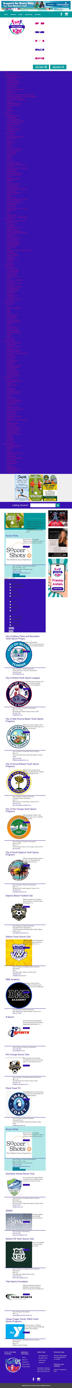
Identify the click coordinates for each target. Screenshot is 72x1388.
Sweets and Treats (12, 372)
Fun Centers (10, 161)
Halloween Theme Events (14, 453)
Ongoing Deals (11, 460)
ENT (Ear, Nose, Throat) (14, 238)
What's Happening (9, 444)
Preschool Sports (12, 413)
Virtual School (11, 110)
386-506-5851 (16, 848)
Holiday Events (11, 455)
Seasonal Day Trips (12, 462)
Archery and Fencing (13, 379)
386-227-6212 (16, 1205)
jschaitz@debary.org (18, 674)
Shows (9, 465)
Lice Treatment (11, 247)
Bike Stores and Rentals (13, 346)
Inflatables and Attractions (14, 287)
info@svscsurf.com (18, 1207)
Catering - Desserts (12, 273)
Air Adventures (11, 135)
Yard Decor (10, 301)
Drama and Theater (12, 315)
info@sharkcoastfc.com (19, 1125)
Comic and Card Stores (13, 351)
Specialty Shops (11, 369)
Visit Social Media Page (19, 576)
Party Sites (10, 294)
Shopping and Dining (10, 341)
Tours (8, 212)
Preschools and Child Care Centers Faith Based (20, 95)
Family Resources (9, 114)
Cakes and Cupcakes (13, 271)
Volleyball (9, 437)
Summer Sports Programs (14, 428)
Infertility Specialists (12, 245)
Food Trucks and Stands (14, 283)
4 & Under (10, 304)
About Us (24, 1360)
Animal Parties (11, 268)
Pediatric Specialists (12, 255)
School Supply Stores (13, 367)
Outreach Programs (12, 329)
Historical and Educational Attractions (17, 168)
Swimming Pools (11, 205)
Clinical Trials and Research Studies (17, 233)
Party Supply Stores (12, 295)
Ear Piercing (10, 355)
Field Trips (10, 156)
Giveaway (38, 14)
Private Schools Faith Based (15, 98)
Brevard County (43, 1358)
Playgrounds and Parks (13, 187)
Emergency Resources (13, 115)
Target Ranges (11, 206)
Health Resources (9, 219)
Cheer (8, 386)
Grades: (11, 599)
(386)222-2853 (17, 974)
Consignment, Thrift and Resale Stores (18, 353)
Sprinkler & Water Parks (13, 203)
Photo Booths (10, 297)
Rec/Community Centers (14, 192)
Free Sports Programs (13, 393)
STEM (8, 336)
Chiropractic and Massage (14, 231)
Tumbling (9, 435)
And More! (41, 1362)
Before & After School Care (14, 77)
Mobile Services (15, 625)
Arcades (9, 140)
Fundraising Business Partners (15, 121)
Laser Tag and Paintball (13, 175)
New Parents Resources (13, 124)
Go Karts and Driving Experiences (16, 164)
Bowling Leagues (12, 385)
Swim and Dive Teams (13, 430)
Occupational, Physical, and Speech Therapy (19, 250)
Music (8, 325)
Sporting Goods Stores (13, 371)
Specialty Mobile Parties (13, 299)
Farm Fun (10, 451)
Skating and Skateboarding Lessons (17, 420)
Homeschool (10, 86)
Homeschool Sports (12, 402)
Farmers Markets (12, 357)
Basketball (10, 383)
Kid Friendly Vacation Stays (14, 173)
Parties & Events (8, 266)
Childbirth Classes (12, 229)
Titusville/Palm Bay (42, 10)
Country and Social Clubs (14, 149)
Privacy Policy (26, 1366)
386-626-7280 (16, 713)
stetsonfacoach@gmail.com (20, 1278)
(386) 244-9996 (17, 571)
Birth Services (11, 226)
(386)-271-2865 (17, 1013)
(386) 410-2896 (17, 758)
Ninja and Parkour (12, 411)
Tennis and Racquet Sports (14, 434)
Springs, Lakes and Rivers (14, 201)
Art (8, 306)
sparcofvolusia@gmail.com (20, 1235)
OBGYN (9, 248)
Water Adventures (12, 215)
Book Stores (10, 348)
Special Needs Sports (13, 423)
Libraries (9, 177)
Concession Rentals (12, 276)
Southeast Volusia (16, 619)
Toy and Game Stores (13, 376)
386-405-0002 (16, 1233)
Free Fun (9, 159)
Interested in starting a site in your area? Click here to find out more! (43, 1369)
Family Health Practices (13, 243)
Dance (9, 313)
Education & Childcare (10, 75)
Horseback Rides (12, 170)
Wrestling (9, 441)
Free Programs (11, 318)
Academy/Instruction (17, 584)
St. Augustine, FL (43, 1356)
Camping (9, 147)
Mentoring (10, 323)
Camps (6, 72)
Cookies (9, 278)
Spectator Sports (11, 198)
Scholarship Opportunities (14, 103)
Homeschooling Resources (14, 122)
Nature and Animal (12, 327)
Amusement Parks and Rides (15, 136)
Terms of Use (26, 1364)
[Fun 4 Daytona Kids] (16, 27)
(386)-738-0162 (17, 1276)
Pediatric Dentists (12, 254)
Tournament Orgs (16, 596)
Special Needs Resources (14, 129)
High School (14, 611)
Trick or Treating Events (13, 470)
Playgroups (10, 126)
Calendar (13, 14)
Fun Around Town (9, 133)
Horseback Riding (12, 404)
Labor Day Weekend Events (15, 458)
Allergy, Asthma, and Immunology (16, 220)
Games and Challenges (13, 163)
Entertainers (10, 282)
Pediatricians (10, 257)
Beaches (9, 143)
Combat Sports (11, 388)
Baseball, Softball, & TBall (14, 381)
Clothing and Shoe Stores (14, 350)
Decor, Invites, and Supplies (14, 280)
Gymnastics (10, 397)
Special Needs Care (12, 259)
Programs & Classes (9, 302)
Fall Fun (9, 449)
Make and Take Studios (13, 178)
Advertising (28, 14)
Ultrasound (10, 261)
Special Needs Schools (13, 105)
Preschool (14, 590)
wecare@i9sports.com (19, 1050)
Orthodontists (10, 252)
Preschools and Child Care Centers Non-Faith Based (21, 96)
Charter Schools (11, 79)
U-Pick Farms (11, 472)
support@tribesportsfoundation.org (22, 1315)
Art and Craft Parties (12, 269)
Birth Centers (10, 224)
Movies (9, 182)
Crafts (8, 311)
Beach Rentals (11, 344)
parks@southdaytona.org (20, 892)
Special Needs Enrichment (14, 332)
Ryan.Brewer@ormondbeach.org (22, 805)
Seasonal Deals (11, 463)
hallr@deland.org (17, 715)
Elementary (14, 605)
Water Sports (10, 439)
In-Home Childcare (12, 88)
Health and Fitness (12, 399)
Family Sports (11, 390)
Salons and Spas (11, 194)
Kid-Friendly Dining (12, 360)
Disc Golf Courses (12, 152)
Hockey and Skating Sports (14, 400)
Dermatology (10, 236)
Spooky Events (11, 467)
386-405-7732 (16, 1082)
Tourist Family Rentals (13, 374)
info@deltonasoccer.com (19, 975)
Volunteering (10, 339)
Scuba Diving (10, 418)
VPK (8, 112)
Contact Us (25, 1362)
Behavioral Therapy (12, 222)
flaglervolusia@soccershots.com (21, 573)
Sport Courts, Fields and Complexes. (17, 199)
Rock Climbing (11, 414)
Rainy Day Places (12, 191)
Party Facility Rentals (13, 290)
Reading (9, 102)
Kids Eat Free (11, 362)
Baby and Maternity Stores (14, 343)
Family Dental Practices (13, 241)
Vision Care (10, 262)
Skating (9, 196)
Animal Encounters (12, 138)
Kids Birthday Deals (12, 289)
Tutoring (9, 108)
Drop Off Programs (12, 81)
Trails (8, 213)
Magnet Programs (12, 91)
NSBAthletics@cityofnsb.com (21, 760)
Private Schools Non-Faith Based (16, 100)
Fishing (9, 157)
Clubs (8, 309)
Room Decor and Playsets (14, 365)
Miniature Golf (11, 180)
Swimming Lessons (12, 432)
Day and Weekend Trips (13, 150)
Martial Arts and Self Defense (15, 409)
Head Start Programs (13, 84)
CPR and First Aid (12, 234)
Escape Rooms (11, 154)
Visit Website (16, 574)
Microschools (10, 93)
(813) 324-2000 (17, 1049)
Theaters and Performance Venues (17, 208)
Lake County (42, 1360)
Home (6, 14)
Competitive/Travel (16, 587)
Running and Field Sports (14, 416)
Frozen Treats (11, 358)
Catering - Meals (11, 275)
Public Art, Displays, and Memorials (17, 189)
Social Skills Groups (12, 128)
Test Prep (9, 107)
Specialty (9, 334)
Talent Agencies (11, 131)
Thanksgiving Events (13, 469)
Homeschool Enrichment (14, 322)
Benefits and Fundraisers (14, 446)
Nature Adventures (12, 185)
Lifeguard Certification (13, 407)
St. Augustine (24, 10)
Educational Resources (13, 82)
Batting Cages (11, 142)
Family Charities (11, 117)
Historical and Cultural (13, 320)
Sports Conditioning (12, 427)
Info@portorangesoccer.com (20, 1084)
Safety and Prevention (13, 330)
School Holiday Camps (13, 74)
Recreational (14, 593)
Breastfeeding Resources (14, 227)
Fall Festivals (10, 448)
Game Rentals (11, 285)
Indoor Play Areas (12, 171)
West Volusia (15, 622)
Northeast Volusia (16, 616)
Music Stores (10, 364)
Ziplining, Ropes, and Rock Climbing (17, 217)
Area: (10, 613)
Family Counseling (12, 240)
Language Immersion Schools (15, 89)
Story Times (10, 337)
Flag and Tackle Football (14, 392)
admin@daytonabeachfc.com (21, 933)
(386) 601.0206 (17, 672)
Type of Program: (14, 581)
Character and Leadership (14, 308)
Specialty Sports (11, 425)
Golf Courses (10, 166)
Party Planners (11, 292)
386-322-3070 (16, 890)
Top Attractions (11, 210)
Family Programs (12, 316)
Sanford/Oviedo (58, 10)
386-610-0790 (16, 803)
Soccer (9, 421)
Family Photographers (13, 119)
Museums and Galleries (13, 184)
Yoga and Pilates (11, 442)
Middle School (15, 608)
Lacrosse (9, 406)
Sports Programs (8, 378)
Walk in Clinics (11, 264)
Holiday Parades (11, 456)
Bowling (9, 145)
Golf (8, 395)
